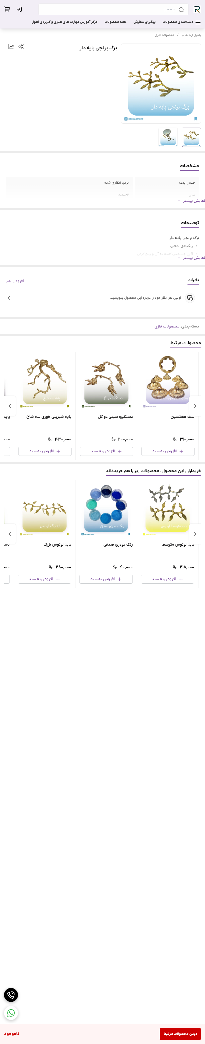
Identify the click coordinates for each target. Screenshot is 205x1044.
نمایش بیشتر (194, 200)
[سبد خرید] (7, 9)
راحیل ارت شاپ (191, 35)
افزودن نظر (15, 280)
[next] (10, 406)
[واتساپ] (11, 1013)
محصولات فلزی (164, 35)
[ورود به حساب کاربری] (20, 9)
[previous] (195, 406)
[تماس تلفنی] (11, 995)
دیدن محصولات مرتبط (180, 1033)
